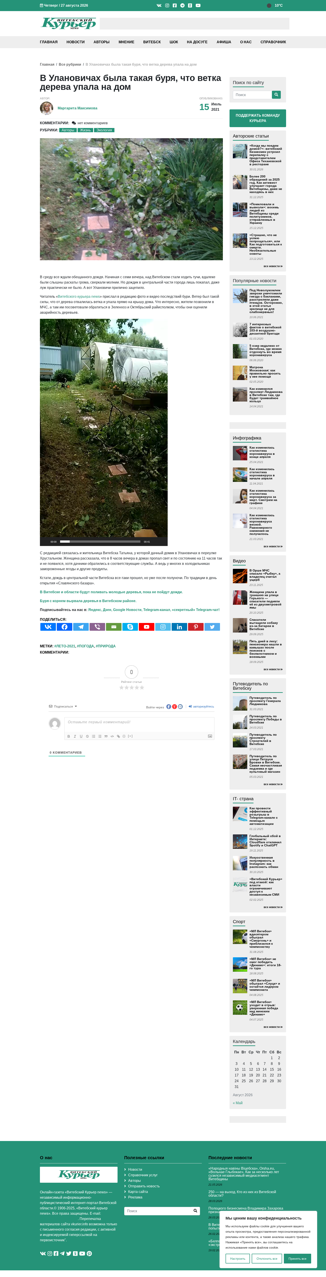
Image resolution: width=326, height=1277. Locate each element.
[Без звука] (155, 541)
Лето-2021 (65, 646)
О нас (246, 42)
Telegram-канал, (157, 610)
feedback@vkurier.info (59, 1219)
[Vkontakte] (48, 627)
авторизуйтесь (203, 706)
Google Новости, (127, 610)
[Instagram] (163, 627)
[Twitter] (212, 627)
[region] (268, 1239)
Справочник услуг (143, 1175)
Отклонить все (267, 1258)
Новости (76, 42)
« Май (238, 1103)
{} (124, 736)
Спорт (239, 921)
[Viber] (97, 627)
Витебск (152, 42)
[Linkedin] (179, 627)
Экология (104, 130)
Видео (239, 560)
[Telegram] (81, 627)
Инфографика (247, 438)
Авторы (102, 42)
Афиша (224, 42)
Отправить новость (144, 1186)
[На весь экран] (162, 541)
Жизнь (85, 130)
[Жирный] (69, 736)
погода (86, 646)
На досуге (197, 42)
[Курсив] (75, 736)
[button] (104, 432)
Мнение (126, 42)
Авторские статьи (251, 136)
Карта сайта (138, 1192)
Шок (174, 42)
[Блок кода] (112, 736)
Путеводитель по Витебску (250, 686)
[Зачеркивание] (87, 736)
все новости (272, 266)
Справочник (273, 42)
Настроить (237, 1258)
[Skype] (130, 627)
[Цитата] (106, 736)
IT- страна (243, 798)
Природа (107, 646)
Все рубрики (70, 64)
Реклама (135, 1197)
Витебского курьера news (79, 296)
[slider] (100, 541)
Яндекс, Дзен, (100, 610)
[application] (104, 432)
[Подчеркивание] (81, 736)
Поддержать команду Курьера (258, 118)
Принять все (297, 1258)
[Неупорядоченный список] (100, 736)
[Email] (114, 627)
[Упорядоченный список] (93, 736)
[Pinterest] (196, 627)
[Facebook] (64, 627)
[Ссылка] (118, 736)
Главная (49, 42)
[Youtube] (146, 627)
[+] (130, 736)
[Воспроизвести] (45, 541)
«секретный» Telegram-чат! (196, 610)
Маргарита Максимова (77, 108)
